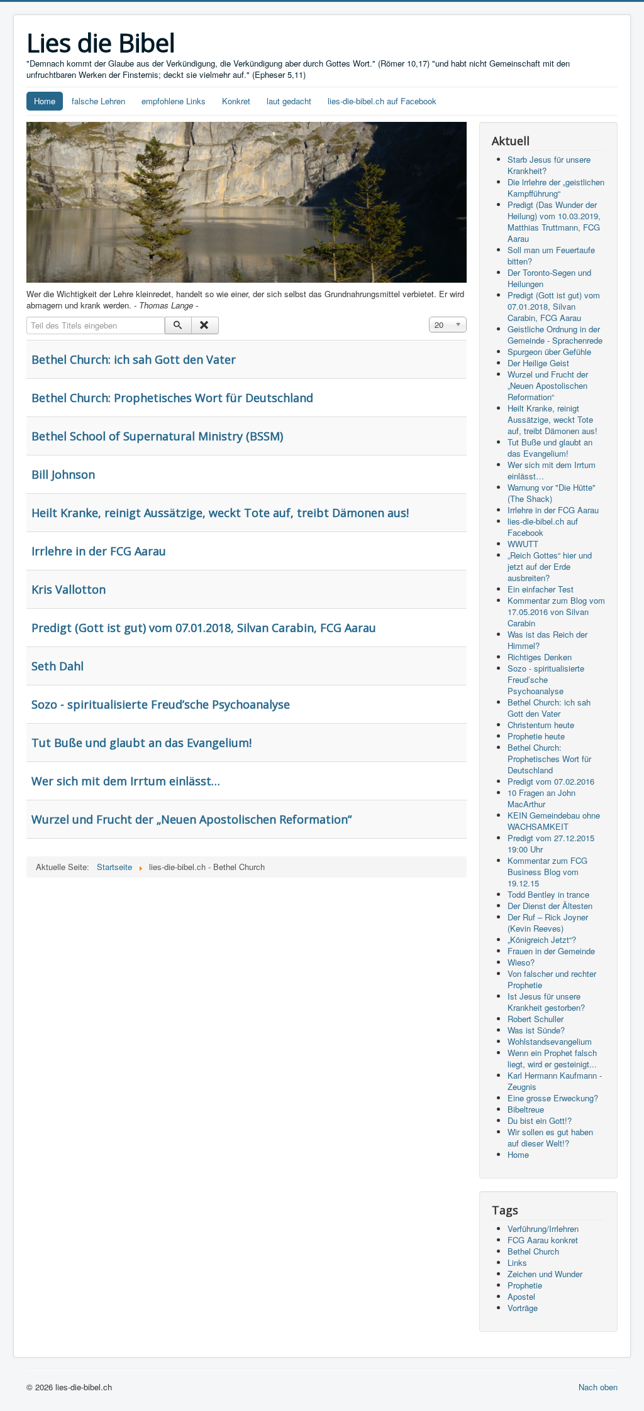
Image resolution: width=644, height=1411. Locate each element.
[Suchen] (178, 325)
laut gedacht (289, 101)
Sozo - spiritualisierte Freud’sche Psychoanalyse (160, 704)
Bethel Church (533, 1251)
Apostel (521, 1296)
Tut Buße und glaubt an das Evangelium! (141, 742)
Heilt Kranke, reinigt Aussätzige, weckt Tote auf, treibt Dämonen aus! (220, 512)
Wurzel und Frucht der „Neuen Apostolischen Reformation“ (191, 819)
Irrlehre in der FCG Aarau (98, 550)
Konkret (236, 101)
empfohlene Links (174, 101)
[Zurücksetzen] (204, 325)
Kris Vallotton (68, 589)
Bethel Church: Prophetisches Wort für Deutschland (172, 397)
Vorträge (523, 1308)
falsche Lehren (98, 101)
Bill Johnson (63, 474)
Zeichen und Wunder (545, 1274)
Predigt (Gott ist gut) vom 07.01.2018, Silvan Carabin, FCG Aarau (203, 627)
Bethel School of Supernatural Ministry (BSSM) (157, 436)
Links (517, 1262)
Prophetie (525, 1285)
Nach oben (598, 1387)
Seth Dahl (57, 665)
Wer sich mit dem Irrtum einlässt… (125, 780)
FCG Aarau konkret (543, 1240)
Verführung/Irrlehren (543, 1228)
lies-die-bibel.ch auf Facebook (382, 101)
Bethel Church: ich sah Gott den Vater (133, 359)
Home (44, 101)
